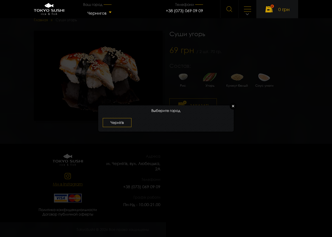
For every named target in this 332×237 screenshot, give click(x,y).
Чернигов (97, 13)
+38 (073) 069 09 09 (184, 10)
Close (233, 106)
